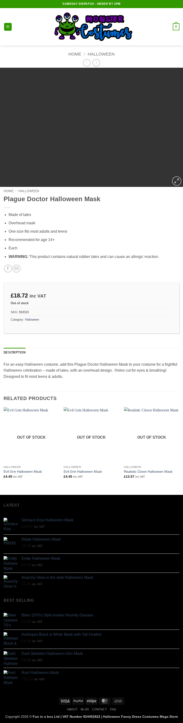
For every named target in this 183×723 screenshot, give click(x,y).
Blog (85, 709)
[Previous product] (96, 63)
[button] (8, 27)
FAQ (113, 709)
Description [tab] (14, 352)
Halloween (101, 53)
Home (74, 53)
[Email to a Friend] (16, 268)
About (72, 709)
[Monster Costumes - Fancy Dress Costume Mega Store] (92, 27)
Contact (99, 709)
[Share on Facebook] (8, 268)
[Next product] (86, 63)
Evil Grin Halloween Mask (23, 471)
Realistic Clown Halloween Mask (148, 471)
